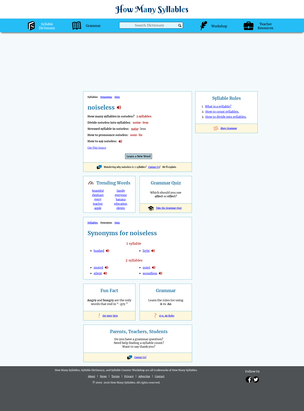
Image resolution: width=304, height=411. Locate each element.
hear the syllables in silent (105, 273)
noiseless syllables (119, 107)
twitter (256, 379)
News (103, 376)
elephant (98, 195)
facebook (249, 379)
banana (121, 199)
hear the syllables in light (153, 251)
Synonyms (106, 97)
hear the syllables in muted (106, 267)
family (121, 191)
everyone (121, 195)
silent (98, 273)
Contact (159, 376)
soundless (150, 273)
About (91, 376)
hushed (99, 251)
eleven (120, 208)
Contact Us (154, 167)
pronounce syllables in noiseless (120, 141)
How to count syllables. (222, 111)
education (120, 204)
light (146, 251)
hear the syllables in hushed (107, 251)
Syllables (92, 222)
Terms (115, 376)
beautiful (98, 191)
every (97, 199)
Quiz (117, 97)
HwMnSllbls (152, 9)
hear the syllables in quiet (153, 267)
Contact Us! (140, 357)
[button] (179, 25)
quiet (146, 267)
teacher (98, 204)
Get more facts (109, 315)
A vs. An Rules (165, 315)
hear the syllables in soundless (160, 273)
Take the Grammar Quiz (169, 208)
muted (98, 267)
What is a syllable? (218, 106)
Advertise (144, 376)
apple (97, 208)
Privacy (129, 376)
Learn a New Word (139, 156)
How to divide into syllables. (226, 117)
